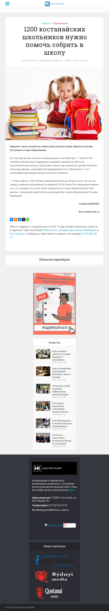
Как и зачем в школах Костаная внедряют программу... (61, 355)
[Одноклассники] (15, 219)
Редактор (57, 60)
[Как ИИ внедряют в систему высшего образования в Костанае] (44, 423)
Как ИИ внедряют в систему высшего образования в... (62, 423)
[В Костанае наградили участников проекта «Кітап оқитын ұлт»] (44, 406)
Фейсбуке (90, 230)
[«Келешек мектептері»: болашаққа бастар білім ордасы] (44, 438)
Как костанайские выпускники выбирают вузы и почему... (61, 372)
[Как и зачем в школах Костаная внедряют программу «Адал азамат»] (44, 354)
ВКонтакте (51, 230)
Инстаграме (17, 233)
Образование (60, 23)
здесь (72, 490)
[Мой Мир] (19, 219)
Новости (46, 23)
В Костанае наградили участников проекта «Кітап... (60, 407)
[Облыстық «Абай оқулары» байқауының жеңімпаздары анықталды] (44, 388)
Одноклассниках (71, 230)
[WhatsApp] (27, 219)
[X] (23, 219)
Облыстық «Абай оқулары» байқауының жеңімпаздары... (61, 390)
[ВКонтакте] (11, 219)
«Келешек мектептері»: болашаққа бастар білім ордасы (61, 439)
